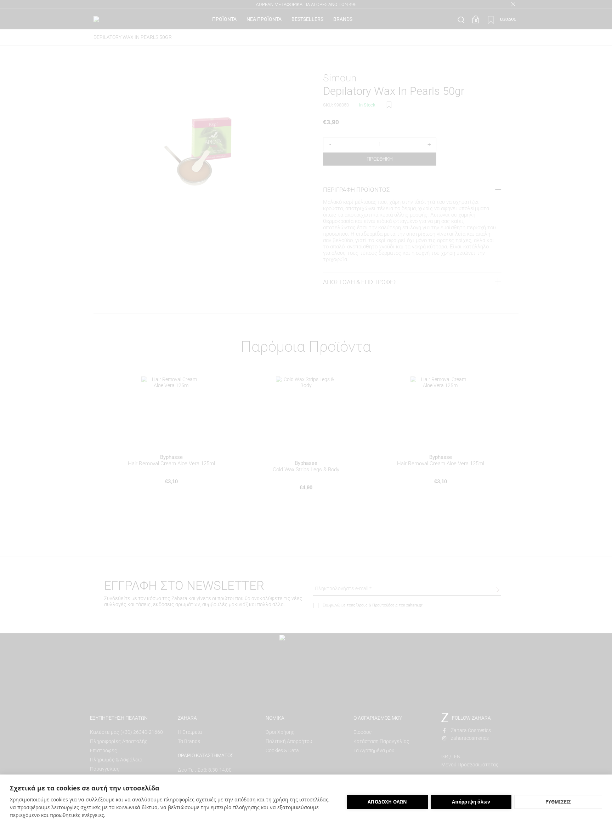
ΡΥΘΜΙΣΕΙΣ (558, 802)
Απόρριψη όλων (471, 802)
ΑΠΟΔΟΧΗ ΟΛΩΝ (387, 802)
